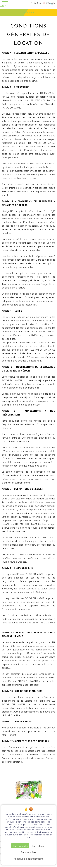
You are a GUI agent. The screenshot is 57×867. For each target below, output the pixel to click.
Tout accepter (20, 845)
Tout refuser (38, 845)
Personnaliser (28, 852)
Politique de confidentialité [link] (28, 858)
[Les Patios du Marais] (42, 3)
